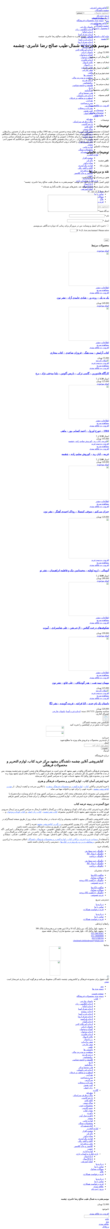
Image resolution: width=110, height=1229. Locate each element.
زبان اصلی (88, 113)
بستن (106, 982)
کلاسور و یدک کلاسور (83, 173)
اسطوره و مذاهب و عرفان (81, 98)
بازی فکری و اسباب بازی (87, 1154)
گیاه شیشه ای (86, 1126)
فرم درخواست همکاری (93, 909)
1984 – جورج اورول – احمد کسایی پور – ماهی (85, 431)
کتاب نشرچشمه (50, 812)
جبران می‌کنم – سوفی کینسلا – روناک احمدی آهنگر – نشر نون (76, 511)
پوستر (90, 144)
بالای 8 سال (87, 62)
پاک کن (90, 160)
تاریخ (91, 88)
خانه (107, 36)
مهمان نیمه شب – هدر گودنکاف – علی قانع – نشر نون (80, 682)
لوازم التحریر (92, 155)
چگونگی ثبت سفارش (94, 851)
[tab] (52, 110)
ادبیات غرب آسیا (85, 39)
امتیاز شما (103, 191)
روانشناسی (88, 83)
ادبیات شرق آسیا (85, 1009)
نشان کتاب (88, 1110)
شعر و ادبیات (87, 1042)
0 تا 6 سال (88, 184)
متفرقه (89, 119)
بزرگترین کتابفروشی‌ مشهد (49, 824)
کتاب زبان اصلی (34, 812)
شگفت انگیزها (97, 875)
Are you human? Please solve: (96, 230)
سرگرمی (89, 106)
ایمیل (106, 221)
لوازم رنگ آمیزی (85, 165)
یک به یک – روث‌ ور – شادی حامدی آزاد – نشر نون (83, 297)
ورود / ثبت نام (97, 1189)
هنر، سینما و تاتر (86, 93)
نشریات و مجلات (85, 108)
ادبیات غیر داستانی (85, 95)
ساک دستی (88, 129)
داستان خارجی (93, 36)
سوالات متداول (97, 878)
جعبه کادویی (87, 1108)
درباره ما (100, 904)
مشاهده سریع (103, 290)
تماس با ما (99, 907)
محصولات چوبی (86, 1105)
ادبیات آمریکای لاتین (84, 50)
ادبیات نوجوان (87, 57)
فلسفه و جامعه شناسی (82, 85)
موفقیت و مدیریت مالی (82, 78)
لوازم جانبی (88, 147)
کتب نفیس (88, 111)
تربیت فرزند (87, 80)
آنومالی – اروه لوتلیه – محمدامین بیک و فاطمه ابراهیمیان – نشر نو (74, 570)
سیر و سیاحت (86, 103)
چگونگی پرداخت (96, 856)
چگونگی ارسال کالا (95, 853)
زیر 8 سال (88, 65)
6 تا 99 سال (88, 1159)
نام (107, 216)
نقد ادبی (89, 100)
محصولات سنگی (85, 149)
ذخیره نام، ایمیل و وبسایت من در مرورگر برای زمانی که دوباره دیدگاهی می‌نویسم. (69, 226)
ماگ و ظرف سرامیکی (83, 121)
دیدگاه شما (103, 211)
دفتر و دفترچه (86, 170)
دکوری (90, 1113)
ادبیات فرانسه (86, 1019)
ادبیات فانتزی (87, 60)
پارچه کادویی (87, 124)
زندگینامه (89, 90)
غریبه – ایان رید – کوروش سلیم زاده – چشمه (85, 454)
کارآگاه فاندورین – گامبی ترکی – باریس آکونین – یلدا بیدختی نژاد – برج (72, 373)
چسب (90, 176)
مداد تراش (88, 163)
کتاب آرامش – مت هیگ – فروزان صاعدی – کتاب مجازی (79, 352)
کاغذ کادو (89, 127)
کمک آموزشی (87, 189)
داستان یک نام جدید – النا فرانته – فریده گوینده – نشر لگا (79, 703)
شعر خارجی (87, 70)
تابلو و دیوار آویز (86, 1116)
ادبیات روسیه (87, 1011)
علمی (90, 72)
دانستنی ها (88, 75)
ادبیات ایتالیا (87, 1006)
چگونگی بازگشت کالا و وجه (91, 880)
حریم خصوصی (97, 883)
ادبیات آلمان (87, 1021)
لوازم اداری (88, 1151)
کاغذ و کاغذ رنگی (85, 168)
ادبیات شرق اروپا (85, 42)
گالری (95, 1090)
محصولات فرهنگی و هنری (57, 786)
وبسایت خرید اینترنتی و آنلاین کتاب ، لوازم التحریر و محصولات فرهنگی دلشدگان (63, 839)
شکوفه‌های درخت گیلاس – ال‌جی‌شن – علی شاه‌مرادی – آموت (76, 627)
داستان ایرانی (87, 52)
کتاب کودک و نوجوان (16, 812)
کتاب (102, 36)
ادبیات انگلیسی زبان (84, 1004)
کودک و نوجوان (86, 55)
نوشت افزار (87, 158)
